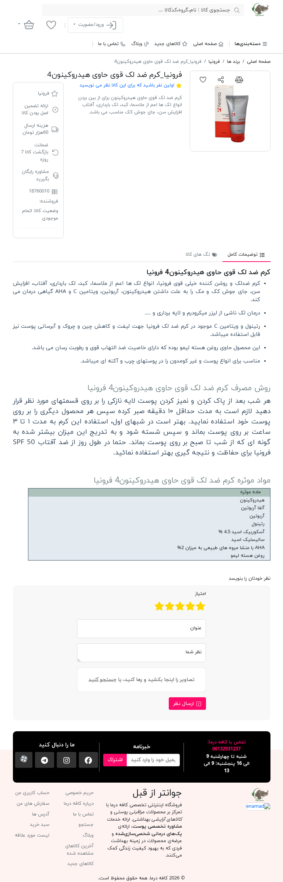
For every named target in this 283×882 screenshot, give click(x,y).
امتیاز (200, 593)
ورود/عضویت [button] (91, 24)
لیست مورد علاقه (32, 835)
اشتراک (115, 759)
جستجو (86, 824)
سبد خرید (39, 824)
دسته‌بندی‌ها (248, 44)
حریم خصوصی (79, 793)
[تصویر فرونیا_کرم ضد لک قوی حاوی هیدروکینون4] (230, 111)
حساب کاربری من (32, 793)
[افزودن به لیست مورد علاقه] (203, 79)
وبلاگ (136, 44)
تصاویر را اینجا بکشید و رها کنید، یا (141, 679)
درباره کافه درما (79, 803)
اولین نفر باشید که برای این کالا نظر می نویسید (127, 85)
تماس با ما (108, 44)
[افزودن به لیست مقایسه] (239, 79)
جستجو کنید (102, 679)
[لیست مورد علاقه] (51, 24)
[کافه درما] (259, 9)
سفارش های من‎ (33, 803)
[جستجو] (236, 10)
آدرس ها (40, 814)
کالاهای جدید (167, 44)
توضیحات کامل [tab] (243, 254)
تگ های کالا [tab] (199, 254)
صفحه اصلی (205, 44)
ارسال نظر (184, 703)
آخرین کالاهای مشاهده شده (79, 850)
